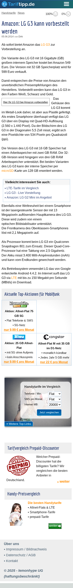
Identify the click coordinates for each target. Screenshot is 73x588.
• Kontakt (11, 561)
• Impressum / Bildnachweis (25, 549)
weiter (65, 481)
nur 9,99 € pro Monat (19, 329)
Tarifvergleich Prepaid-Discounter (33, 448)
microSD (8, 170)
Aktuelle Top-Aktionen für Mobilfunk (32, 294)
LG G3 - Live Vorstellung (23, 192)
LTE (14, 277)
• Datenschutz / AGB (20, 555)
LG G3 (45, 44)
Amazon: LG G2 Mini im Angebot (29, 197)
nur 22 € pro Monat (54, 362)
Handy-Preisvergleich (23, 493)
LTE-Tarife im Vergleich (23, 188)
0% (64, 13)
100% (49, 13)
